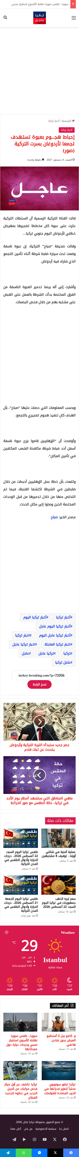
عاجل (25, 653)
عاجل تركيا (63, 662)
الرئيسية (67, 120)
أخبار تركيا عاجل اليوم (55, 635)
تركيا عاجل (46, 653)
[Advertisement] (39, 70)
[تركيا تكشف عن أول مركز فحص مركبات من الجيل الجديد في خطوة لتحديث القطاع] (20, 1070)
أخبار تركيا (54, 120)
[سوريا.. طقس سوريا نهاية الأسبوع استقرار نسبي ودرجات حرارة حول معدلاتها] (20, 1022)
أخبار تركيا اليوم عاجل (55, 626)
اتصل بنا (64, 1128)
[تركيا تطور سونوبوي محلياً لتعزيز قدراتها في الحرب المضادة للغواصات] (59, 1070)
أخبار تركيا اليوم (35, 617)
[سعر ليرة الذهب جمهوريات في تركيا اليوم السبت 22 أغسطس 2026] (58, 885)
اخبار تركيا (22, 635)
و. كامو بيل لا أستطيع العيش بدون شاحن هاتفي (61, 1040)
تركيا (67, 653)
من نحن (28, 1128)
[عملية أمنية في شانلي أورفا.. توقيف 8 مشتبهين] (58, 838)
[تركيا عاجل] (39, 18)
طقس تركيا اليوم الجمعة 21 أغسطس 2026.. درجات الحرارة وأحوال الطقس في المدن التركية (21, 905)
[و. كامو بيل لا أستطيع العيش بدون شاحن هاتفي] (59, 1022)
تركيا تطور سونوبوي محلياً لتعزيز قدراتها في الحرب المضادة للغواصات (60, 1089)
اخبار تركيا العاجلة (58, 644)
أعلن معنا (15, 1128)
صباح (54, 517)
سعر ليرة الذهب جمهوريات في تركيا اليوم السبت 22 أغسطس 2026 (59, 903)
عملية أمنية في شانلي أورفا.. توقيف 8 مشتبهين (59, 854)
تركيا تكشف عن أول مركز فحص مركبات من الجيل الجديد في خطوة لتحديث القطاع (21, 1091)
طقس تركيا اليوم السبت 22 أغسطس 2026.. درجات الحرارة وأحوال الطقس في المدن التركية (21, 858)
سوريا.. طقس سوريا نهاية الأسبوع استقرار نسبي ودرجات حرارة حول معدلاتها (21, 1042)
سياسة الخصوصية (45, 1128)
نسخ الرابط (39, 684)
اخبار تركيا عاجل (23, 644)
